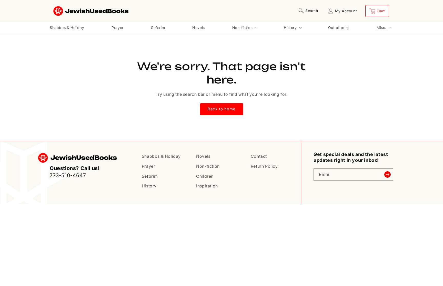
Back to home (222, 109)
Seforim (150, 176)
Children (205, 176)
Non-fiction (208, 166)
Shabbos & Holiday (161, 156)
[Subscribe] (387, 174)
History (149, 185)
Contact (259, 156)
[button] (309, 10)
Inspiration (207, 185)
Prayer (148, 166)
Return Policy (264, 166)
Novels (203, 156)
